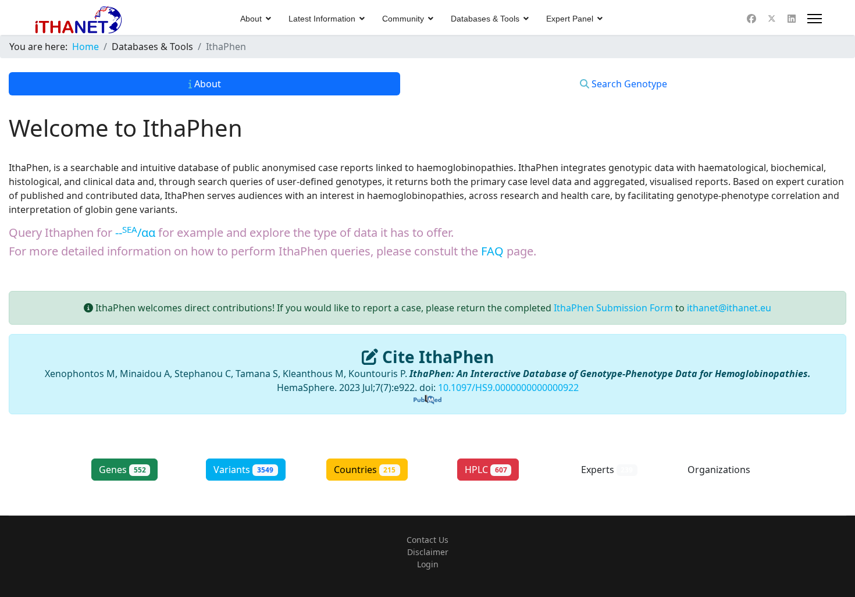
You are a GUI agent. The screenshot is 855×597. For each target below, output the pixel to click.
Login (428, 564)
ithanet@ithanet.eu (729, 307)
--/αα (135, 232)
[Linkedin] (792, 18)
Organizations (728, 469)
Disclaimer (427, 551)
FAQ (492, 251)
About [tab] (206, 83)
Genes (122, 469)
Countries (365, 469)
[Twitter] (772, 18)
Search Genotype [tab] (628, 83)
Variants (243, 469)
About (251, 18)
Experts (607, 469)
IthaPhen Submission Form (613, 307)
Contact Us (427, 539)
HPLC (486, 469)
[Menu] (814, 18)
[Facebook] (751, 18)
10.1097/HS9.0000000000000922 (508, 387)
